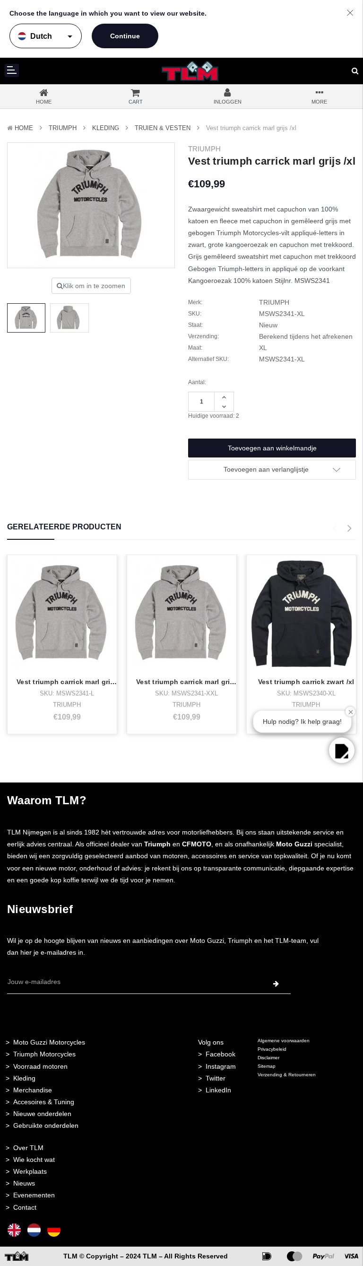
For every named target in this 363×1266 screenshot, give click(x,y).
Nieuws (24, 1183)
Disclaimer (268, 1057)
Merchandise (32, 1090)
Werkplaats (30, 1171)
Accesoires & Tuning (43, 1102)
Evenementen (34, 1195)
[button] (341, 750)
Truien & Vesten (162, 128)
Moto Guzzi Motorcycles (49, 1042)
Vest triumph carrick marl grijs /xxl (193, 682)
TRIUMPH (63, 128)
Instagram (221, 1066)
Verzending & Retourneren (287, 1074)
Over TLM (28, 1148)
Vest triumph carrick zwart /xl (306, 682)
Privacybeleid (272, 1049)
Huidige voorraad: (213, 416)
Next (349, 528)
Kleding (105, 128)
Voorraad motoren (40, 1066)
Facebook (220, 1054)
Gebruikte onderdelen (45, 1125)
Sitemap (267, 1066)
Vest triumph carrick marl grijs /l (69, 682)
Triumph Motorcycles (44, 1054)
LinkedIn (218, 1090)
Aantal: (197, 382)
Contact (24, 1207)
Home (24, 128)
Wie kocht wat (34, 1159)
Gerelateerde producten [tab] (64, 527)
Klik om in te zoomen (94, 286)
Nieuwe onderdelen (42, 1113)
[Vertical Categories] (12, 70)
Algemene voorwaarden (284, 1040)
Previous (334, 528)
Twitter (215, 1078)
